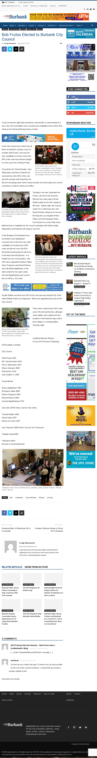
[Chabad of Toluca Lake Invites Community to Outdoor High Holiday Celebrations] (69, 296)
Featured (51, 25)
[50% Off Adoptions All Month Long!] (32, 579)
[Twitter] (90, 9)
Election (41, 497)
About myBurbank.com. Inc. (11, 6)
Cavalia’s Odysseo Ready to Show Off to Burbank (49, 529)
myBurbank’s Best (65, 25)
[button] (92, 25)
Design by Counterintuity (80, 744)
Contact (25, 6)
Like (76, 98)
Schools (41, 25)
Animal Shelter (28, 584)
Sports (31, 25)
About (68, 694)
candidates (19, 497)
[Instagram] (87, 9)
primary (50, 497)
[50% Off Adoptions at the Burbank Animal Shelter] (32, 605)
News (12, 25)
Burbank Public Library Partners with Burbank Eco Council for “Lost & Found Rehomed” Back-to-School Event (53, 619)
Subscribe (89, 113)
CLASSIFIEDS (62, 6)
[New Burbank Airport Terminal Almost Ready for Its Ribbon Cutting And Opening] (69, 264)
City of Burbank (31, 497)
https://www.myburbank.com (28, 546)
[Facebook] (84, 9)
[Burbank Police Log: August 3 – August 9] (69, 282)
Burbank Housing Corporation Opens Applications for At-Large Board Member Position (10, 619)
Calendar (53, 6)
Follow (90, 102)
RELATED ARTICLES (12, 567)
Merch (14, 32)
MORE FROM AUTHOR (36, 567)
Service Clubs (7, 700)
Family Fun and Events (82, 304)
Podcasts (6, 32)
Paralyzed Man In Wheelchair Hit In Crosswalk (16, 529)
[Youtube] (93, 9)
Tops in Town (48, 694)
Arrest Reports (79, 286)
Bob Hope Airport (80, 275)
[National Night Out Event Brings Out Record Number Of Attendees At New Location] (53, 579)
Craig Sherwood (10, 43)
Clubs (78, 25)
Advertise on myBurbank (39, 6)
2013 (11, 497)
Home (5, 25)
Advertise (70, 700)
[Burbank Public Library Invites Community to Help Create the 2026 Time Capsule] (11, 579)
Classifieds (23, 32)
